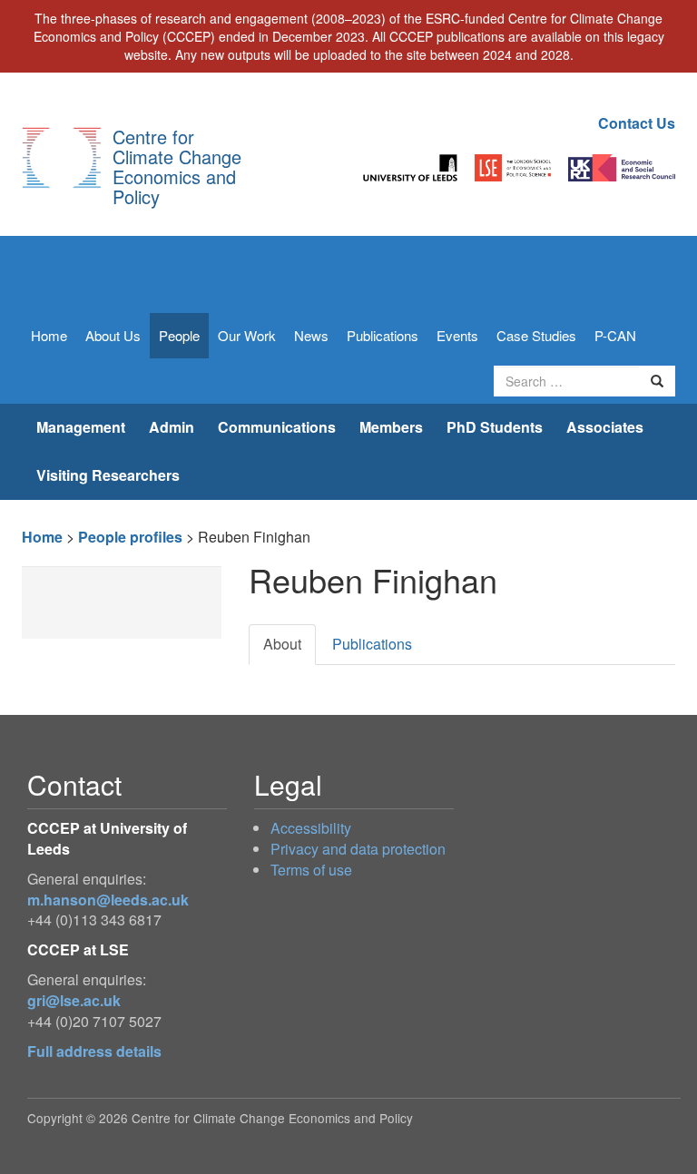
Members (391, 426)
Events (457, 335)
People (179, 335)
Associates (604, 426)
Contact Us (636, 123)
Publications (382, 335)
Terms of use (311, 869)
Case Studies (536, 335)
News (311, 335)
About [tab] (282, 643)
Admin (171, 426)
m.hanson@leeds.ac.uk (108, 899)
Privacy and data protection (358, 848)
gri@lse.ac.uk (74, 1000)
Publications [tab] (372, 643)
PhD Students (495, 426)
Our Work (247, 335)
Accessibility (310, 827)
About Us (113, 335)
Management (80, 426)
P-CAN (615, 335)
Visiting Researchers (108, 475)
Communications (277, 426)
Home (49, 335)
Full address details (94, 1051)
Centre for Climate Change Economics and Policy (177, 166)
